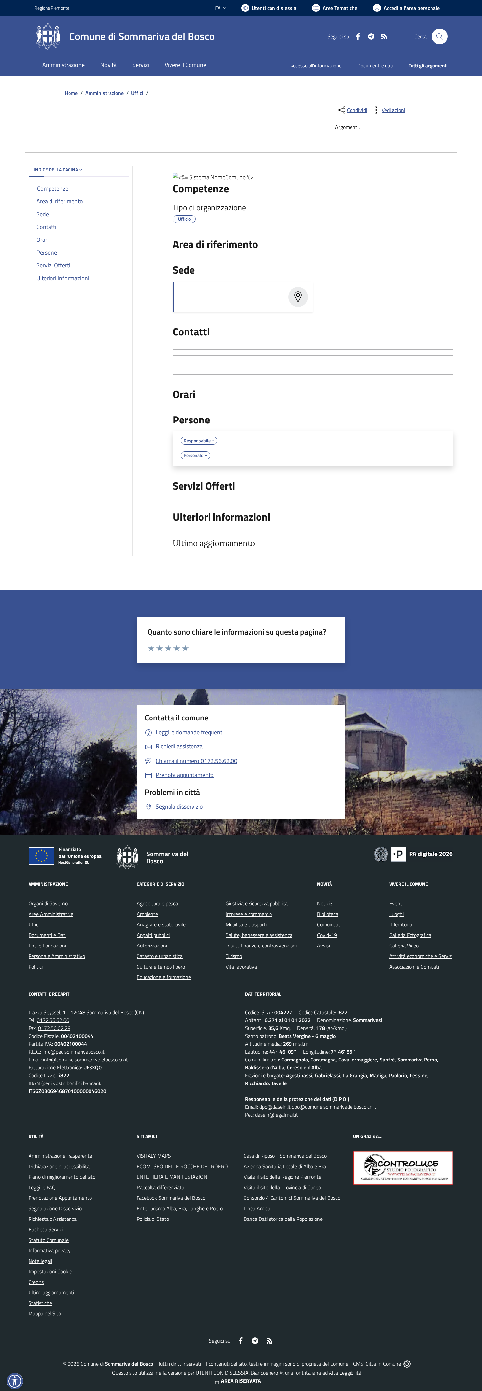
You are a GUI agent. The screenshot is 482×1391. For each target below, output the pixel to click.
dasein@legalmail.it (276, 1115)
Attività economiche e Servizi (420, 956)
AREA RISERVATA (241, 1381)
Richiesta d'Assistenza (53, 1219)
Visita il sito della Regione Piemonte (282, 1177)
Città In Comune (383, 1364)
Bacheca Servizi (46, 1229)
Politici (36, 966)
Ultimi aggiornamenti (51, 1292)
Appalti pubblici (153, 935)
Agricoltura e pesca (157, 903)
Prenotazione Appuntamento (60, 1198)
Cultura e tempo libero (161, 966)
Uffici (137, 93)
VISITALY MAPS (154, 1156)
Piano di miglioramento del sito (62, 1177)
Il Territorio (400, 924)
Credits (36, 1282)
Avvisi (323, 945)
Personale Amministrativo (57, 956)
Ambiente (147, 914)
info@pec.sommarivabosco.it (73, 1052)
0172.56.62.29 (54, 1028)
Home (71, 93)
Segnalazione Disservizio (55, 1208)
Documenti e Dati (47, 935)
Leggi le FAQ (42, 1187)
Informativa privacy (49, 1250)
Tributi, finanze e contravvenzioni (261, 945)
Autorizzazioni (152, 945)
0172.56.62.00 (53, 1020)
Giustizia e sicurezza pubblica (257, 903)
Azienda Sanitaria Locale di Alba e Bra (285, 1166)
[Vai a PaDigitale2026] (413, 853)
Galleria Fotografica (410, 935)
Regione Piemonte (51, 7)
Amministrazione (104, 93)
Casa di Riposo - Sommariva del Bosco (285, 1156)
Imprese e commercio (249, 914)
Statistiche (40, 1303)
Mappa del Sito (45, 1313)
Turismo (234, 956)
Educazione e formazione (164, 977)
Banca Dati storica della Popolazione (283, 1219)
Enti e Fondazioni (47, 945)
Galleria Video (404, 945)
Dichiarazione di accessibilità (59, 1166)
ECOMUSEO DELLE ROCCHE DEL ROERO (182, 1166)
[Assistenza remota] (407, 1364)
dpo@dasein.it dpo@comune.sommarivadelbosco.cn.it (317, 1107)
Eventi (396, 903)
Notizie (324, 903)
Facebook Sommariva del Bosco (171, 1198)
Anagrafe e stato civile (161, 924)
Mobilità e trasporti (246, 924)
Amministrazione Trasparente (60, 1156)
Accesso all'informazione (316, 65)
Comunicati (329, 924)
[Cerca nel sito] (440, 36)
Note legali (40, 1261)
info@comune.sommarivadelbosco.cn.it (85, 1059)
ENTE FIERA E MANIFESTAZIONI (173, 1177)
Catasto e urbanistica (160, 956)
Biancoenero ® (267, 1373)
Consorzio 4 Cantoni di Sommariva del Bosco (292, 1198)
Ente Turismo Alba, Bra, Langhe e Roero (180, 1208)
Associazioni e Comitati (414, 966)
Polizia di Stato (153, 1219)
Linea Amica (257, 1208)
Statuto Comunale (49, 1240)
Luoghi (396, 914)
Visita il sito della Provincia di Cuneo (282, 1187)
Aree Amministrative (51, 914)
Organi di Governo (48, 903)
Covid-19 (327, 935)
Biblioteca (327, 914)
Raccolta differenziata (160, 1187)
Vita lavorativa (241, 966)
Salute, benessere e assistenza (259, 935)
